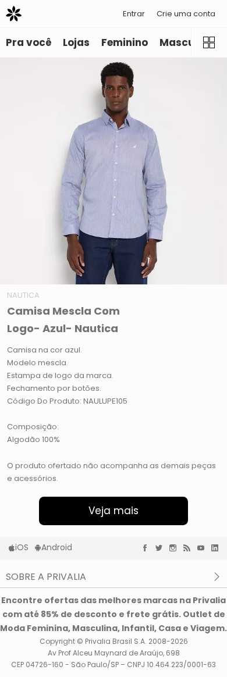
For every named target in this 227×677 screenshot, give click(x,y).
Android (56, 547)
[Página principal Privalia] (14, 14)
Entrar (134, 13)
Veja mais (113, 511)
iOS (22, 547)
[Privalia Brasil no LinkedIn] (218, 548)
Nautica (23, 295)
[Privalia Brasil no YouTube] (204, 548)
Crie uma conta (186, 13)
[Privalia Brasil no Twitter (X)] (162, 548)
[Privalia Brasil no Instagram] (176, 548)
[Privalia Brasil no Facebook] (148, 548)
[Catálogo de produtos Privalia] (209, 42)
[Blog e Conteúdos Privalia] (190, 548)
